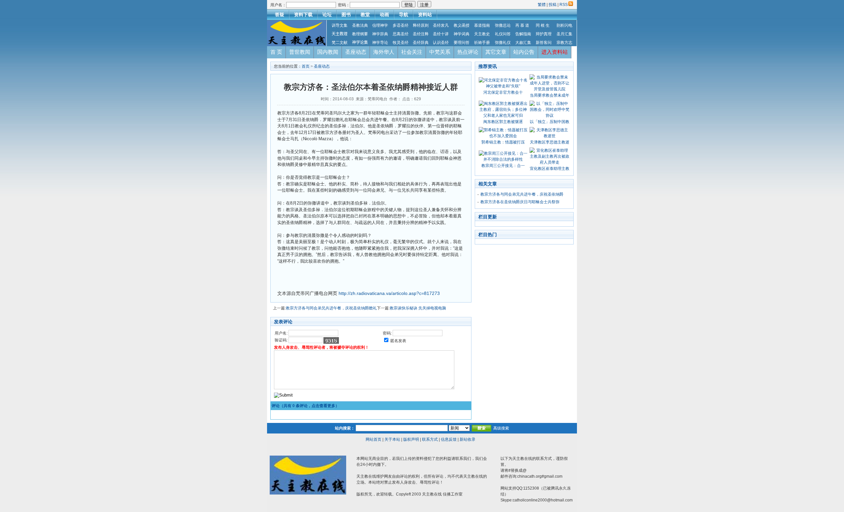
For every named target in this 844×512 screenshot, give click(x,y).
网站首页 (373, 439)
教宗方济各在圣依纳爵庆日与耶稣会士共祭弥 (519, 202)
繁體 (542, 4)
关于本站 (392, 439)
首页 (306, 66)
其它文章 (495, 52)
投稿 (553, 4)
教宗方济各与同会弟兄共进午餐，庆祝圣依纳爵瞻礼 (331, 308)
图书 (346, 14)
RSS (563, 4)
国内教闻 (327, 52)
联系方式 (430, 439)
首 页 (276, 52)
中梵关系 (439, 52)
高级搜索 (501, 428)
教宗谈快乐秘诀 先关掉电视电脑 (418, 308)
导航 (403, 14)
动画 (384, 14)
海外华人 (383, 52)
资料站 (425, 14)
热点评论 (467, 52)
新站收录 (467, 439)
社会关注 (411, 52)
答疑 (279, 14)
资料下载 (303, 14)
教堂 (365, 14)
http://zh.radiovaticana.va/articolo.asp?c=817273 (389, 293)
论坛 (327, 14)
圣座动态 (355, 52)
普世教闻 (299, 52)
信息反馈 (449, 439)
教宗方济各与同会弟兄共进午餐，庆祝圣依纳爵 (521, 194)
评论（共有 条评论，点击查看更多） (305, 405)
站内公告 (523, 52)
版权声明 (411, 439)
